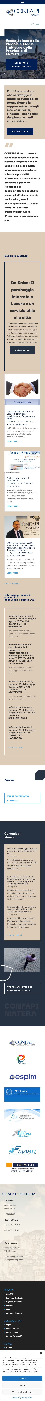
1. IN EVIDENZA (24, 421)
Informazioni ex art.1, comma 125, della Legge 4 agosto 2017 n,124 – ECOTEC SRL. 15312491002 (21, 732)
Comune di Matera (14, 1313)
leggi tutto (12, 441)
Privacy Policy (27, 1398)
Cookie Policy (16, 1398)
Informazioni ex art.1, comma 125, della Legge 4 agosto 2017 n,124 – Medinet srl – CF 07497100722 (21, 687)
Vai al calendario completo (18, 798)
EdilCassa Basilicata (14, 1298)
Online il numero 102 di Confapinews (18, 479)
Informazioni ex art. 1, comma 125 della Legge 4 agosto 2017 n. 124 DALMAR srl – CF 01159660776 (22, 621)
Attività (19, 424)
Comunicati (20, 556)
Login (8, 1324)
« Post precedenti (11, 583)
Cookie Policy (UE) (14, 1336)
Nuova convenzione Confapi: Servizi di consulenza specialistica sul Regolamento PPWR (21, 415)
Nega (22, 1385)
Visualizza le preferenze (22, 1392)
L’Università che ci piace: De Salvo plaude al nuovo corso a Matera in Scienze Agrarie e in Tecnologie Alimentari (21, 546)
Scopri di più (20, 131)
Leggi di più (22, 350)
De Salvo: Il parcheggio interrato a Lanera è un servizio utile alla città (22, 851)
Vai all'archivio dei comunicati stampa (19, 988)
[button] (41, 1353)
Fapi (8, 1309)
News (24, 424)
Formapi (10, 1305)
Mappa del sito (12, 1328)
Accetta (23, 1378)
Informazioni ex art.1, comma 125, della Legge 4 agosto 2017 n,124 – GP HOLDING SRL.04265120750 (21, 712)
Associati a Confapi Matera (21, 64)
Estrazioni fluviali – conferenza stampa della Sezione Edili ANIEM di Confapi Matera (21, 909)
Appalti (9, 1347)
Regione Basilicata (14, 1302)
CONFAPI (10, 1294)
